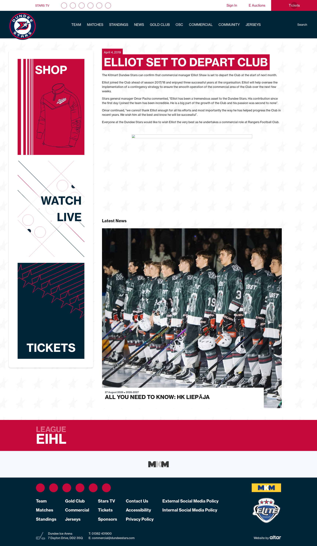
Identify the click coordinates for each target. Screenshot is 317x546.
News (139, 25)
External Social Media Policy (190, 501)
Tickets (105, 510)
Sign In (232, 5)
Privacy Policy (140, 519)
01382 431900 (101, 533)
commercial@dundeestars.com (113, 538)
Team (76, 25)
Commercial (201, 25)
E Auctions (257, 5)
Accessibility (138, 510)
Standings (118, 25)
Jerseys (253, 25)
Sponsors (107, 519)
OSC (179, 25)
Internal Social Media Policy (189, 510)
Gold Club (160, 25)
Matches (95, 25)
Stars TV (42, 5)
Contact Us (137, 501)
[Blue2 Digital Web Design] (275, 538)
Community (229, 25)
